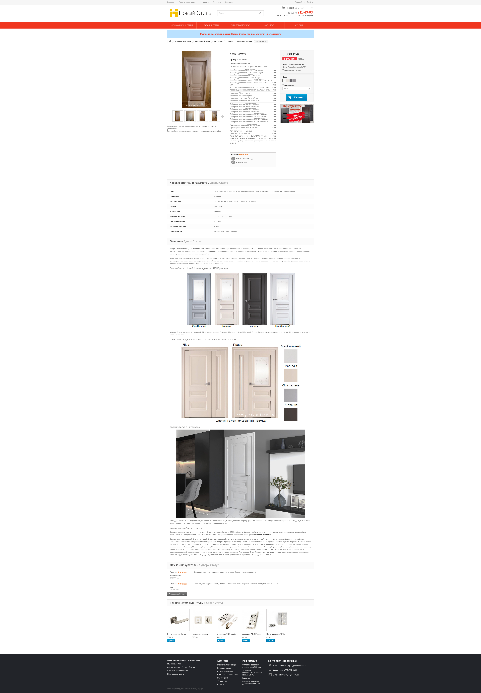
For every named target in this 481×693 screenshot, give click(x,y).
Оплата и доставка (187, 2)
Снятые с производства (177, 670)
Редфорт (200, 688)
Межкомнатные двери (182, 25)
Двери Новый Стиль (202, 41)
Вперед (222, 116)
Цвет (284, 77)
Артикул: (234, 59)
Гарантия (217, 2)
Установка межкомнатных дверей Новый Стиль (252, 672)
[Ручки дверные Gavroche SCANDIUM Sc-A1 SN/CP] (178, 620)
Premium (230, 41)
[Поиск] (260, 13)
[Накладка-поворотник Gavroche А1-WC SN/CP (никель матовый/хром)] (203, 620)
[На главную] (169, 41)
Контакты (229, 2)
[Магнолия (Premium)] (287, 80)
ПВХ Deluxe (218, 41)
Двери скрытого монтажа (188, 688)
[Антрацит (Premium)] (291, 80)
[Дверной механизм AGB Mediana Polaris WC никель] (253, 620)
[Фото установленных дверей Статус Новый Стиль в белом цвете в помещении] (214, 116)
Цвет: (284, 67)
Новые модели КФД (173, 688)
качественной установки (261, 535)
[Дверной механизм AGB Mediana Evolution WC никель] (228, 620)
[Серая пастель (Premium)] (294, 80)
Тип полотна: (288, 70)
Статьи (192, 667)
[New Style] (190, 13)
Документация (173, 667)
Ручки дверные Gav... (176, 634)
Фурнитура (269, 25)
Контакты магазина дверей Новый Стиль (251, 682)
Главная (170, 2)
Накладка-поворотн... (201, 634)
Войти (310, 2)
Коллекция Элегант (244, 41)
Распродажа (222, 678)
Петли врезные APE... (275, 634)
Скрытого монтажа (240, 25)
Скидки (299, 25)
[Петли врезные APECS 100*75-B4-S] (277, 620)
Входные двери (211, 25)
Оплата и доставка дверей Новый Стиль (251, 666)
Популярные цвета (175, 674)
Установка (204, 2)
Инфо (184, 667)
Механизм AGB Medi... (226, 634)
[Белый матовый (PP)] (284, 80)
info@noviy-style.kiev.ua (289, 675)
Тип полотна (288, 85)
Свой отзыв (241, 162)
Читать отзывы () (244, 158)
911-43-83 (305, 12)
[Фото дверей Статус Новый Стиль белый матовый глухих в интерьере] (202, 116)
